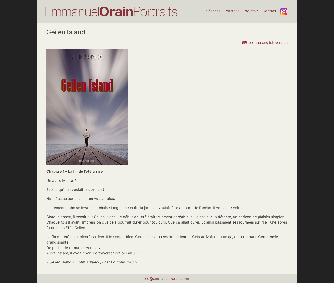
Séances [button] (213, 11)
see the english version (267, 42)
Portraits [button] (231, 11)
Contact (269, 11)
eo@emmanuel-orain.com (167, 278)
